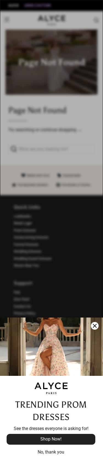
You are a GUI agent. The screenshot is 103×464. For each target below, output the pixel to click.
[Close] (95, 326)
